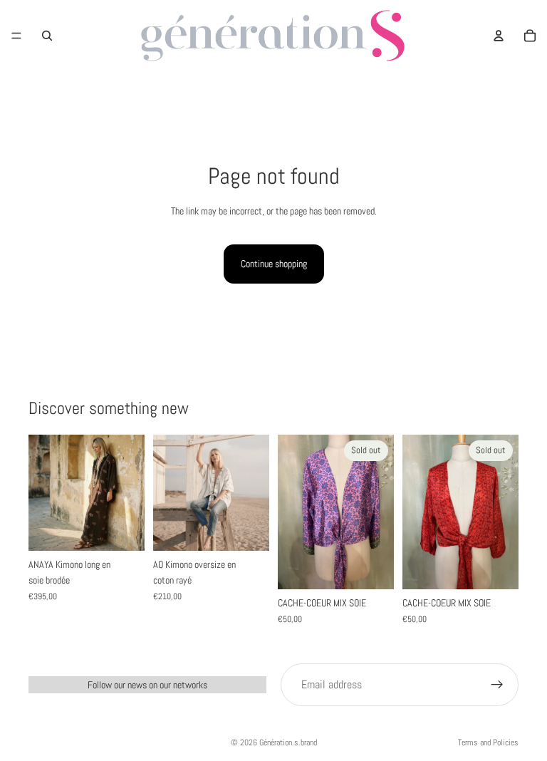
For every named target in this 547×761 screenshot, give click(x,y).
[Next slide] (129, 492)
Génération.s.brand (288, 742)
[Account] (498, 35)
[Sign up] (497, 685)
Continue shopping (274, 263)
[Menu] (16, 35)
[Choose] (247, 529)
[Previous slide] (44, 492)
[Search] (47, 35)
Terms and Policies (488, 742)
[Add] (122, 529)
